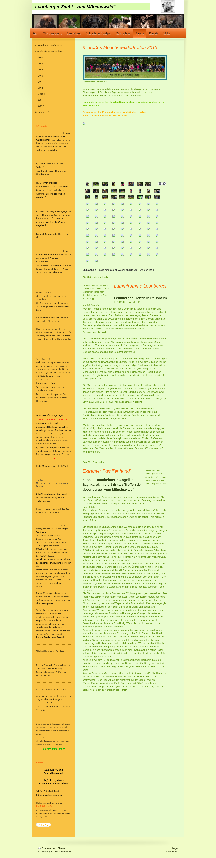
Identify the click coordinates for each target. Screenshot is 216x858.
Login (175, 848)
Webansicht (171, 851)
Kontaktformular (44, 806)
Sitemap (62, 848)
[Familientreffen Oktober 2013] (125, 67)
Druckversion (48, 848)
